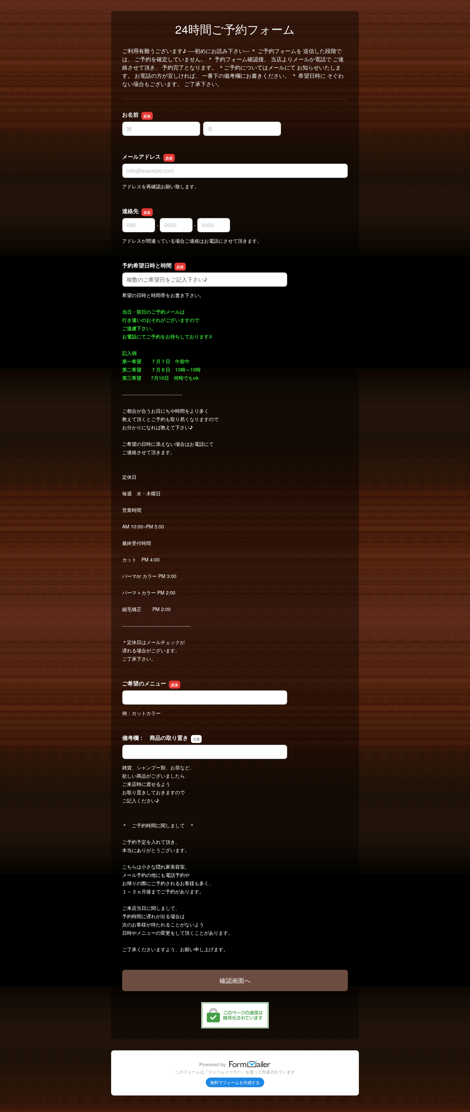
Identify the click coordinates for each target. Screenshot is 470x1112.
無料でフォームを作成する (235, 1082)
